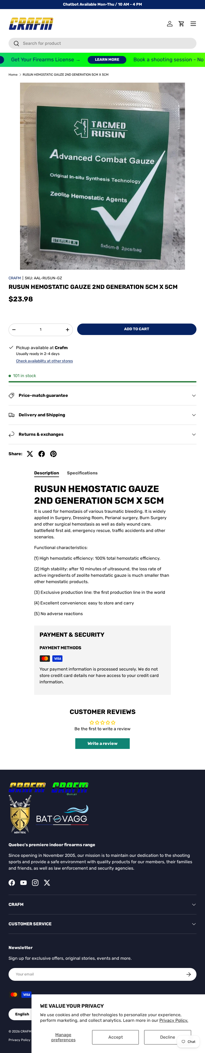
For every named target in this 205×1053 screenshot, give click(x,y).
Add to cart (136, 329)
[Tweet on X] (30, 454)
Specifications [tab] (82, 472)
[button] (181, 24)
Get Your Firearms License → (35, 60)
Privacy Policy (19, 1040)
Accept (115, 1037)
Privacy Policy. (173, 1020)
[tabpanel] (102, 550)
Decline (167, 1037)
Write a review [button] (102, 743)
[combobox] (102, 43)
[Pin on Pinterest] (53, 454)
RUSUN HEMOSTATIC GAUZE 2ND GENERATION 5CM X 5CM (66, 74)
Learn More (97, 59)
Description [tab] (46, 472)
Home (13, 74)
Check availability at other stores (44, 361)
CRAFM (15, 278)
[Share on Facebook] (42, 454)
